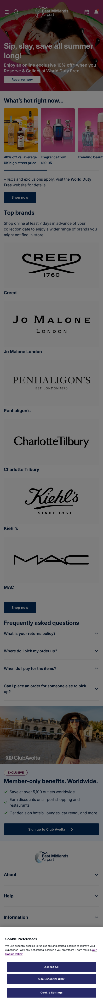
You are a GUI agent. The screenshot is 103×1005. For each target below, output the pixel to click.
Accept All (51, 966)
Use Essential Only (51, 978)
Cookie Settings (51, 992)
